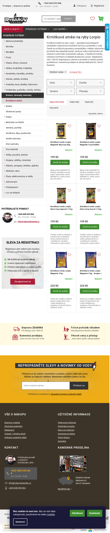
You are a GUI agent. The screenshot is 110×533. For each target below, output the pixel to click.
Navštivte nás (64, 489)
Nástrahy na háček (15, 122)
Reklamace (9, 430)
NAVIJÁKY (10, 52)
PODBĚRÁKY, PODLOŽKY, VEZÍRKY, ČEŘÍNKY (23, 90)
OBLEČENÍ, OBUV (13, 171)
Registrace (99, 6)
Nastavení (20, 522)
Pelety (9, 117)
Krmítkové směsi (14, 100)
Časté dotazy (64, 437)
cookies (51, 514)
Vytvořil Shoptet (100, 530)
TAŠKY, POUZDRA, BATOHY (17, 155)
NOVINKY (10, 46)
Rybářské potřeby (13, 35)
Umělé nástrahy (13, 138)
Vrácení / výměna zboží (14, 434)
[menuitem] (12, 29)
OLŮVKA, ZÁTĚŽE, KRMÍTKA (17, 79)
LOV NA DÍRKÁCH (13, 193)
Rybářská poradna (66, 426)
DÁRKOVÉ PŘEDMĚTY (14, 41)
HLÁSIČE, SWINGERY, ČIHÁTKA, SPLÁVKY (22, 165)
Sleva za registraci (66, 430)
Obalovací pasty (13, 111)
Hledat (68, 19)
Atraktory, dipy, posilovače (18, 133)
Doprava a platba (22, 6)
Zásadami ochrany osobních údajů (66, 394)
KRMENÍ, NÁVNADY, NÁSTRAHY (19, 95)
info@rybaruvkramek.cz (28, 221)
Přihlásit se (79, 385)
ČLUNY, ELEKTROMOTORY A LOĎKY (19, 176)
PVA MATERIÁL (12, 149)
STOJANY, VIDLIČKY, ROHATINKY (18, 160)
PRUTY (8, 57)
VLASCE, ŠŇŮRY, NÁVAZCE (16, 63)
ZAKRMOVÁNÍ (11, 182)
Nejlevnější (74, 102)
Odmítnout (77, 513)
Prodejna (7, 6)
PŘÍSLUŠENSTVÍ (12, 187)
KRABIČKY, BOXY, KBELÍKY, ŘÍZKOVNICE (22, 84)
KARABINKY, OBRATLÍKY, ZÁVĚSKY (19, 73)
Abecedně (54, 108)
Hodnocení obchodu (67, 422)
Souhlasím (94, 513)
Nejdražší (89, 102)
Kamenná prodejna (66, 434)
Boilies (9, 106)
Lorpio (56, 72)
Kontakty (62, 441)
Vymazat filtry (75, 72)
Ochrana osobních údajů (15, 437)
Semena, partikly (14, 128)
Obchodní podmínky (13, 426)
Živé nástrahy (12, 144)
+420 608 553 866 (26, 214)
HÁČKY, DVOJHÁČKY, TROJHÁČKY (19, 68)
